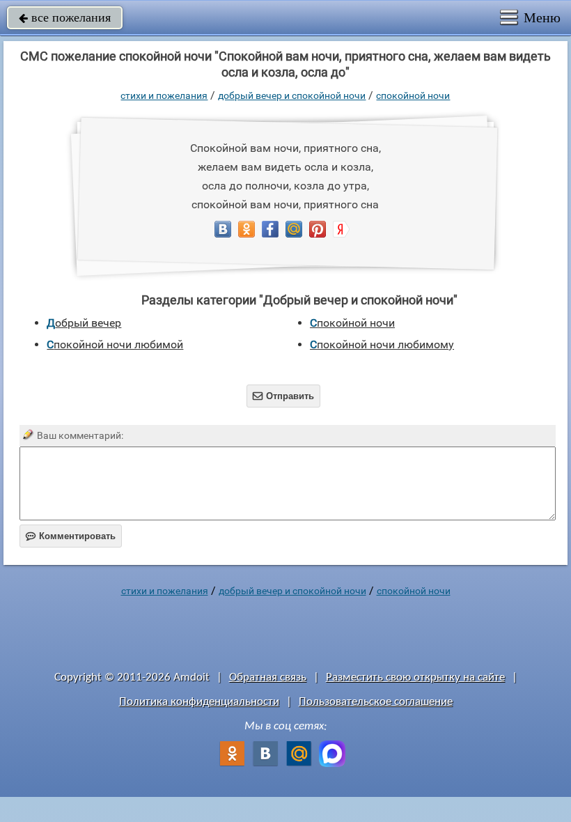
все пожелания (65, 17)
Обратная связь (267, 677)
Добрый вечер (84, 322)
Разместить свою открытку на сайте (415, 677)
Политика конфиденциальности (199, 702)
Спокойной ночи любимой (115, 344)
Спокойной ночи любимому (382, 344)
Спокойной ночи (413, 95)
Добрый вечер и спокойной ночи (292, 95)
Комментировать (71, 536)
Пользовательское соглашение (376, 702)
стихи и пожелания (164, 95)
